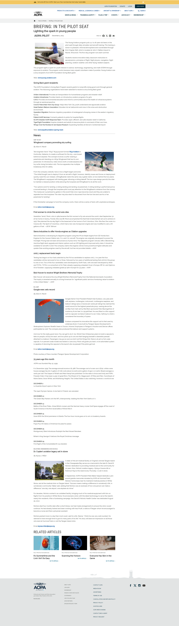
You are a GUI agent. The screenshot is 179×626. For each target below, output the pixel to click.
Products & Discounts (65, 10)
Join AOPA (66, 587)
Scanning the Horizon (71, 556)
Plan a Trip (103, 15)
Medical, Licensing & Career (89, 10)
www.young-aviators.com (47, 78)
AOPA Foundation (111, 6)
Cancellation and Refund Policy (104, 599)
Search (142, 10)
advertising (97, 592)
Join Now (140, 6)
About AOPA (128, 10)
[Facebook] (131, 585)
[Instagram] (140, 585)
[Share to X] (107, 36)
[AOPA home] (38, 15)
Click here (82, 2)
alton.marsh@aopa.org (46, 207)
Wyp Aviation (74, 152)
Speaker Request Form (70, 603)
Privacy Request (98, 617)
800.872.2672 (37, 598)
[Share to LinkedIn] (110, 36)
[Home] (36, 21)
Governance (67, 595)
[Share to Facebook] (103, 36)
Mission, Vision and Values (71, 593)
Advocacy (125, 15)
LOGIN (130, 6)
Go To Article (54, 561)
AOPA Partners (68, 601)
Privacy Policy (98, 602)
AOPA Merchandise (99, 609)
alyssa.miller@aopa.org (46, 526)
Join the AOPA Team (69, 598)
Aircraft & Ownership (111, 10)
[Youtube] (143, 585)
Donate (122, 6)
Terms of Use (97, 595)
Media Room (97, 588)
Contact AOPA (98, 585)
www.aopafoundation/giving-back (50, 130)
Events (115, 15)
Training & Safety (87, 15)
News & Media (70, 15)
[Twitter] (136, 585)
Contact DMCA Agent (100, 613)
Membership (139, 15)
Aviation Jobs (97, 606)
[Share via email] (113, 36)
